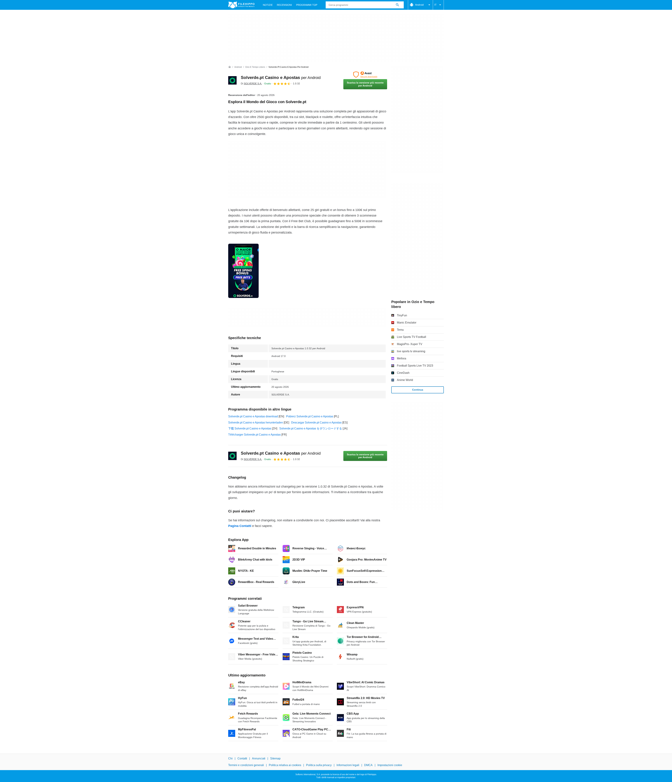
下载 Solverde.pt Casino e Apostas (249, 428)
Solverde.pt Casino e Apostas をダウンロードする (310, 428)
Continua (417, 389)
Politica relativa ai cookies (285, 765)
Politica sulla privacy (319, 765)
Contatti (242, 758)
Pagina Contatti (239, 526)
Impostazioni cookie (389, 765)
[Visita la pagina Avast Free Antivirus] (365, 74)
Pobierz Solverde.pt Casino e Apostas (309, 416)
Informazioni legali (348, 765)
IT (435, 4)
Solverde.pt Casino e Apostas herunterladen (255, 422)
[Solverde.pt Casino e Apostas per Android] (232, 80)
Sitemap (275, 758)
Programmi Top (306, 5)
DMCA (368, 765)
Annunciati (258, 758)
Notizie (268, 5)
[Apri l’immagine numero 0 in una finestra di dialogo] (243, 271)
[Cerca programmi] (397, 4)
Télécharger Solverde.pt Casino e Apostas (254, 434)
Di (251, 83)
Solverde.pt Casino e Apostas (281, 77)
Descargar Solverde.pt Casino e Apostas (316, 422)
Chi (230, 758)
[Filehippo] (241, 5)
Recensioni (284, 5)
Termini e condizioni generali (246, 765)
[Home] (229, 67)
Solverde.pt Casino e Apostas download (253, 416)
